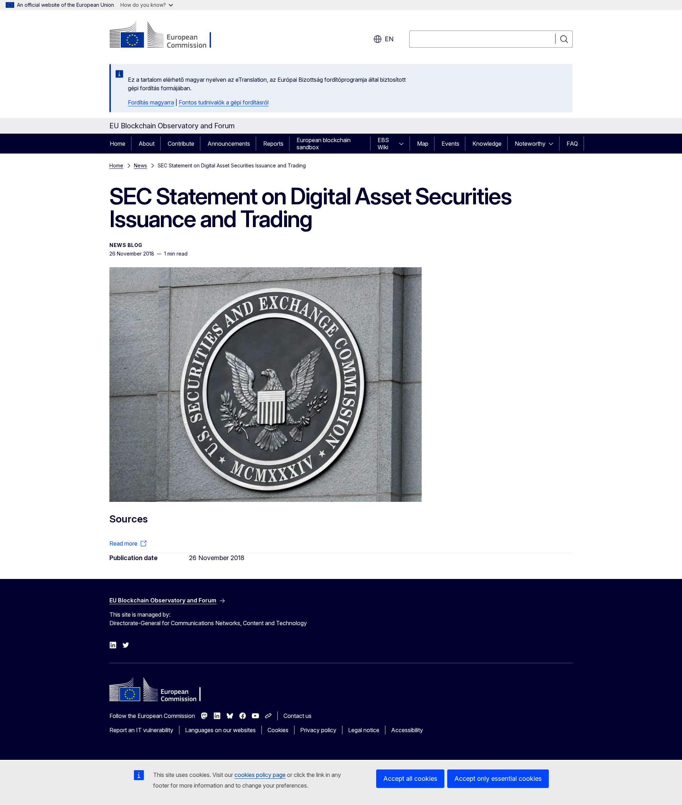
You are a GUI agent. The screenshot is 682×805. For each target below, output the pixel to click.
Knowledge (487, 143)
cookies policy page (260, 774)
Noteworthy (530, 143)
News (140, 165)
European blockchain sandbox (324, 143)
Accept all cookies (410, 778)
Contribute (181, 143)
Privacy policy (318, 730)
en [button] (389, 39)
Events (450, 143)
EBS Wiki (383, 143)
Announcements (228, 143)
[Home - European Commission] (166, 35)
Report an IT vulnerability (141, 730)
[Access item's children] (403, 144)
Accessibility (407, 730)
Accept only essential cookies (498, 778)
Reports (273, 143)
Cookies (277, 730)
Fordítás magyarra (151, 102)
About (147, 143)
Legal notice (363, 730)
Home (117, 143)
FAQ (572, 143)
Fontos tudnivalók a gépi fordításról (224, 102)
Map (422, 143)
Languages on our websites (220, 730)
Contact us (297, 715)
